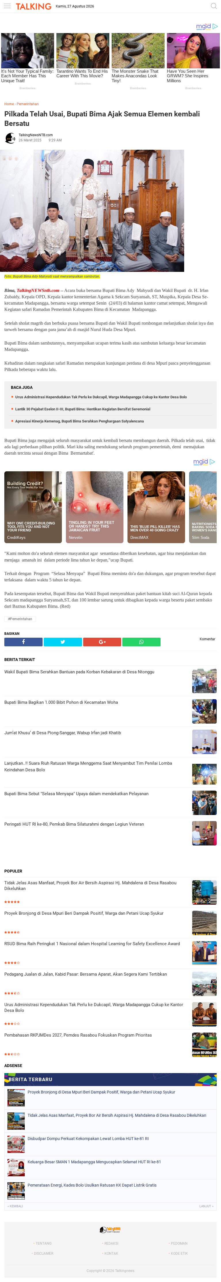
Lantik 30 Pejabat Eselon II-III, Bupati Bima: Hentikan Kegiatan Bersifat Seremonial (82, 409)
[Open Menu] (7, 6)
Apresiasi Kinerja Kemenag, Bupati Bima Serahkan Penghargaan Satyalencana (79, 421)
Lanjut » (206, 1206)
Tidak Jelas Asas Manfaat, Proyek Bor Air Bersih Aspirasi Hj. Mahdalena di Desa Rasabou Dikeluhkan (90, 885)
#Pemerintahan (20, 619)
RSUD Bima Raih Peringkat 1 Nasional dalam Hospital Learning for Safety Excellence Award (92, 943)
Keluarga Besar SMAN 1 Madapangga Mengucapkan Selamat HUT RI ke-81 (94, 1162)
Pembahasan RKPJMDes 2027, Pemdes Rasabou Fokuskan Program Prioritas (78, 1035)
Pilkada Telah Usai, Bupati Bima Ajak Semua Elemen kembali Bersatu (102, 119)
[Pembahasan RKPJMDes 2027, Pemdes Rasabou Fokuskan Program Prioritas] (204, 1045)
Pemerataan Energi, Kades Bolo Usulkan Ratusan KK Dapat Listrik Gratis (92, 1185)
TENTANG (44, 1243)
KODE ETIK (179, 1254)
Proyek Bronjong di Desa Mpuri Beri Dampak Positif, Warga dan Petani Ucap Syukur (83, 913)
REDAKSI (111, 1243)
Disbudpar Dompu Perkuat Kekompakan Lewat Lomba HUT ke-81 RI (88, 1138)
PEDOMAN (179, 1243)
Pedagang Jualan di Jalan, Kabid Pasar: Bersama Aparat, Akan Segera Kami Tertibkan (85, 974)
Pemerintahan (28, 104)
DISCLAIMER (43, 1254)
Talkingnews (124, 1271)
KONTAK (111, 1254)
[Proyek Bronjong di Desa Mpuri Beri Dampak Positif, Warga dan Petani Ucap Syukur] (204, 923)
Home (9, 104)
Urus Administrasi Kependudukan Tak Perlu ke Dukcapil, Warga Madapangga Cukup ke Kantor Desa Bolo (101, 397)
